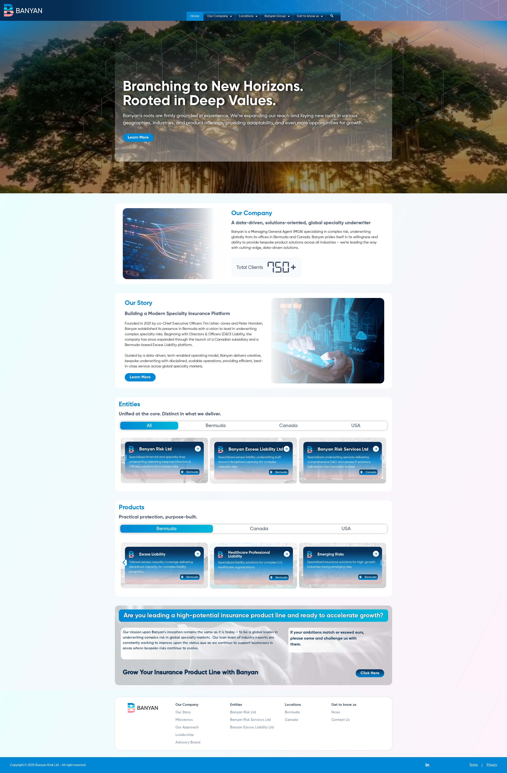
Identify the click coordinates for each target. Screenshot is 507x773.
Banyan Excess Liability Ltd (252, 727)
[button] (124, 458)
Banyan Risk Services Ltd (250, 720)
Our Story (183, 712)
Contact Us (340, 720)
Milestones (184, 720)
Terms (473, 764)
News (335, 712)
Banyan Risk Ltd (243, 712)
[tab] (149, 425)
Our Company (217, 16)
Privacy (492, 764)
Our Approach (187, 727)
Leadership (184, 735)
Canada (291, 720)
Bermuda (292, 712)
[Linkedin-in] (427, 765)
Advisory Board (187, 742)
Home (195, 16)
